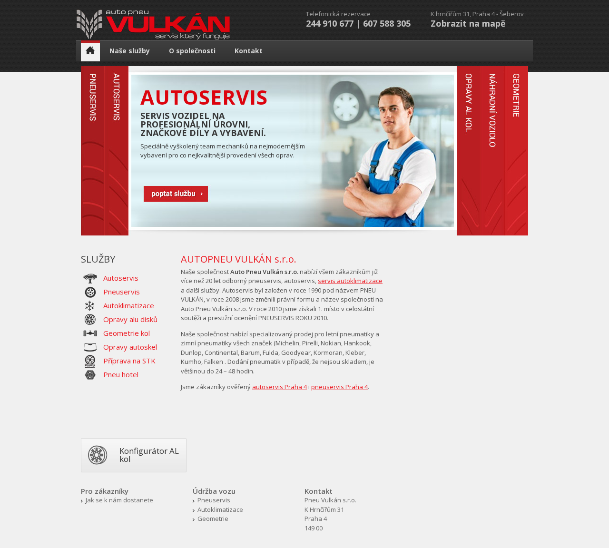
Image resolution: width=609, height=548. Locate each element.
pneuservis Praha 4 (339, 386)
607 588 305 (387, 23)
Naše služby (129, 50)
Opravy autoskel (130, 347)
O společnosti (192, 50)
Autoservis (178, 194)
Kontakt (249, 50)
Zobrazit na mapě (468, 23)
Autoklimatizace (128, 305)
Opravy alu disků (130, 319)
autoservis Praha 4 (279, 386)
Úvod (90, 50)
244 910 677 (330, 23)
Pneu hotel (120, 374)
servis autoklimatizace (350, 280)
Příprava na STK (129, 360)
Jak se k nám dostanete (119, 500)
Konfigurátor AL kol (149, 454)
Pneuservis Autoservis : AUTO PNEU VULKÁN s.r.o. (153, 25)
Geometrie (212, 518)
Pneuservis (121, 291)
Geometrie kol (126, 333)
